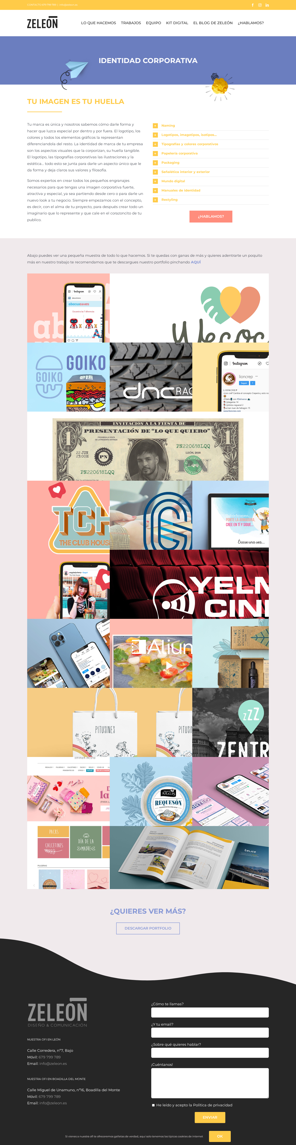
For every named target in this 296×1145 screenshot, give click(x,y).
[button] (211, 125)
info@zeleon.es (68, 4)
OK (220, 1136)
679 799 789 (50, 1057)
